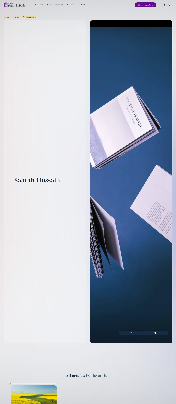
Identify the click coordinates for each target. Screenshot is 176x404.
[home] (16, 5)
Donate (167, 5)
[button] (84, 5)
